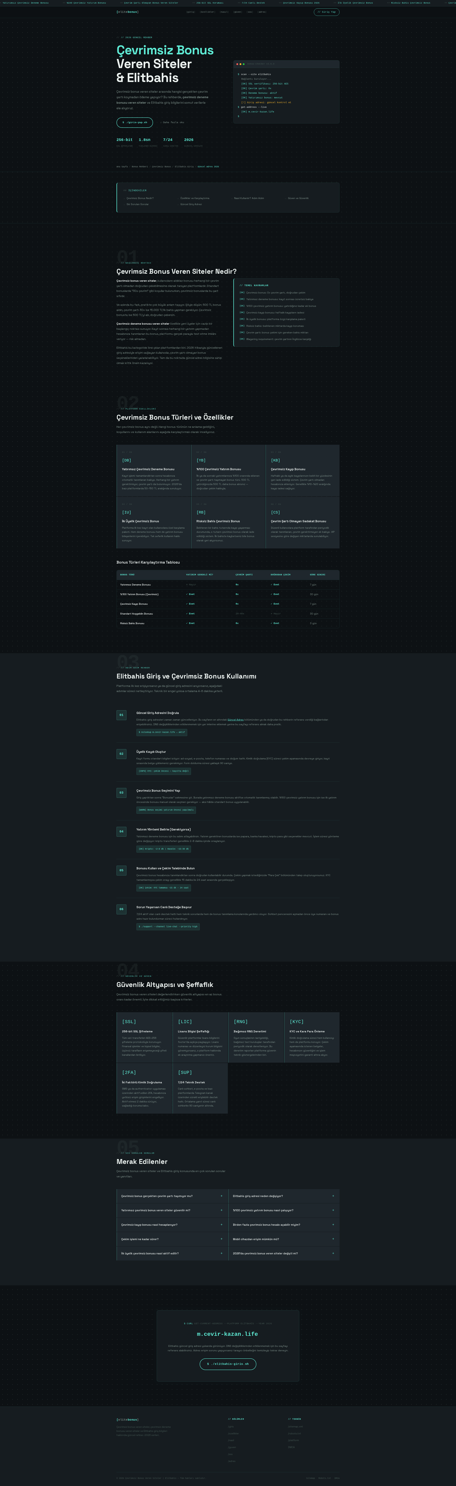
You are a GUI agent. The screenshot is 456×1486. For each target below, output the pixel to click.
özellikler (207, 12)
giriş (190, 12)
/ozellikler (233, 1433)
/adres (231, 1461)
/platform (293, 1440)
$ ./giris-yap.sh (135, 122)
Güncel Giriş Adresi (191, 204)
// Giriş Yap (327, 12)
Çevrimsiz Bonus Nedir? (140, 198)
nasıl (224, 12)
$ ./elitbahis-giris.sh (228, 1364)
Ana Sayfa (122, 167)
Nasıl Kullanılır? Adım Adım (249, 198)
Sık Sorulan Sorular (138, 204)
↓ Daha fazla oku (172, 122)
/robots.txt (294, 1433)
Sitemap (310, 1478)
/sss (230, 1454)
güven (237, 12)
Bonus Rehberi (140, 167)
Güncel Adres (236, 719)
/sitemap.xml (295, 1426)
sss (250, 12)
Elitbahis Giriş (184, 167)
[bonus (127, 12)
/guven (232, 1447)
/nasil (231, 1440)
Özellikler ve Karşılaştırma (194, 198)
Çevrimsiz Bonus (161, 167)
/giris (231, 1426)
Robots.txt (324, 1478)
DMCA (291, 1447)
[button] (172, 1196)
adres (262, 12)
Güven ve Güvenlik (298, 198)
